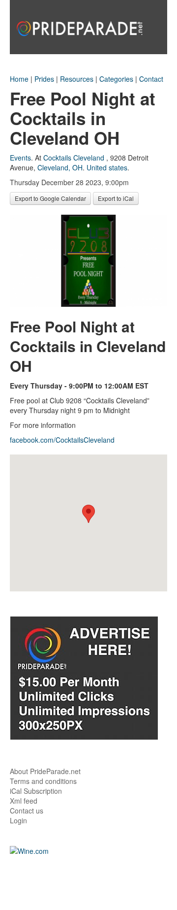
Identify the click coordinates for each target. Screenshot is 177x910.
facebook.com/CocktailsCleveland (62, 440)
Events (20, 157)
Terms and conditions (43, 781)
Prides (44, 79)
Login (18, 820)
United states (107, 167)
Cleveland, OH (60, 167)
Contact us (26, 810)
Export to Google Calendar (50, 198)
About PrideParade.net (45, 771)
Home (19, 79)
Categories (116, 79)
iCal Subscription (36, 791)
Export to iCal (116, 198)
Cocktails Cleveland (73, 157)
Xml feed (23, 801)
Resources (76, 79)
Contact (151, 79)
